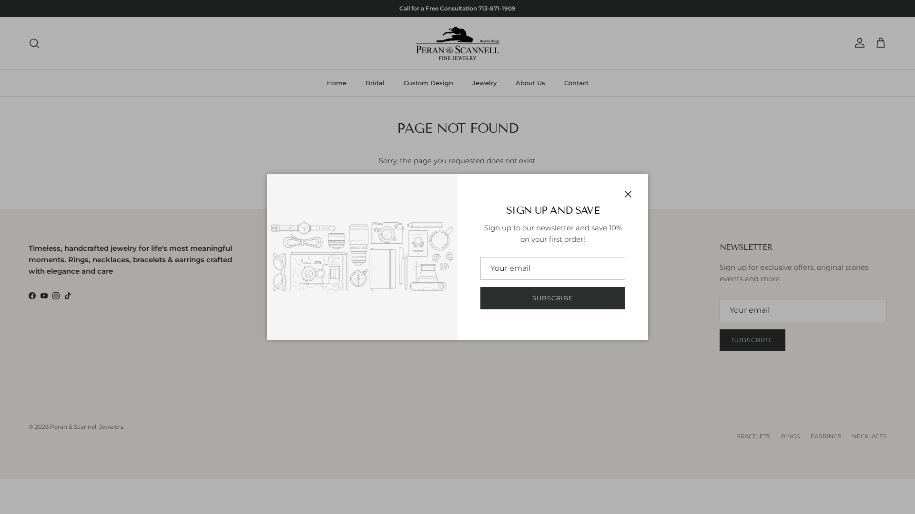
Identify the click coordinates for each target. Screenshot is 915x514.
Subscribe (552, 298)
